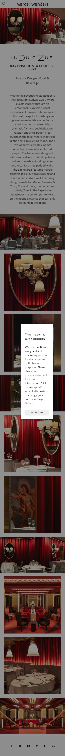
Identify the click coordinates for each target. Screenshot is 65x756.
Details (29, 403)
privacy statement (36, 375)
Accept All (37, 412)
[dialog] (32, 378)
